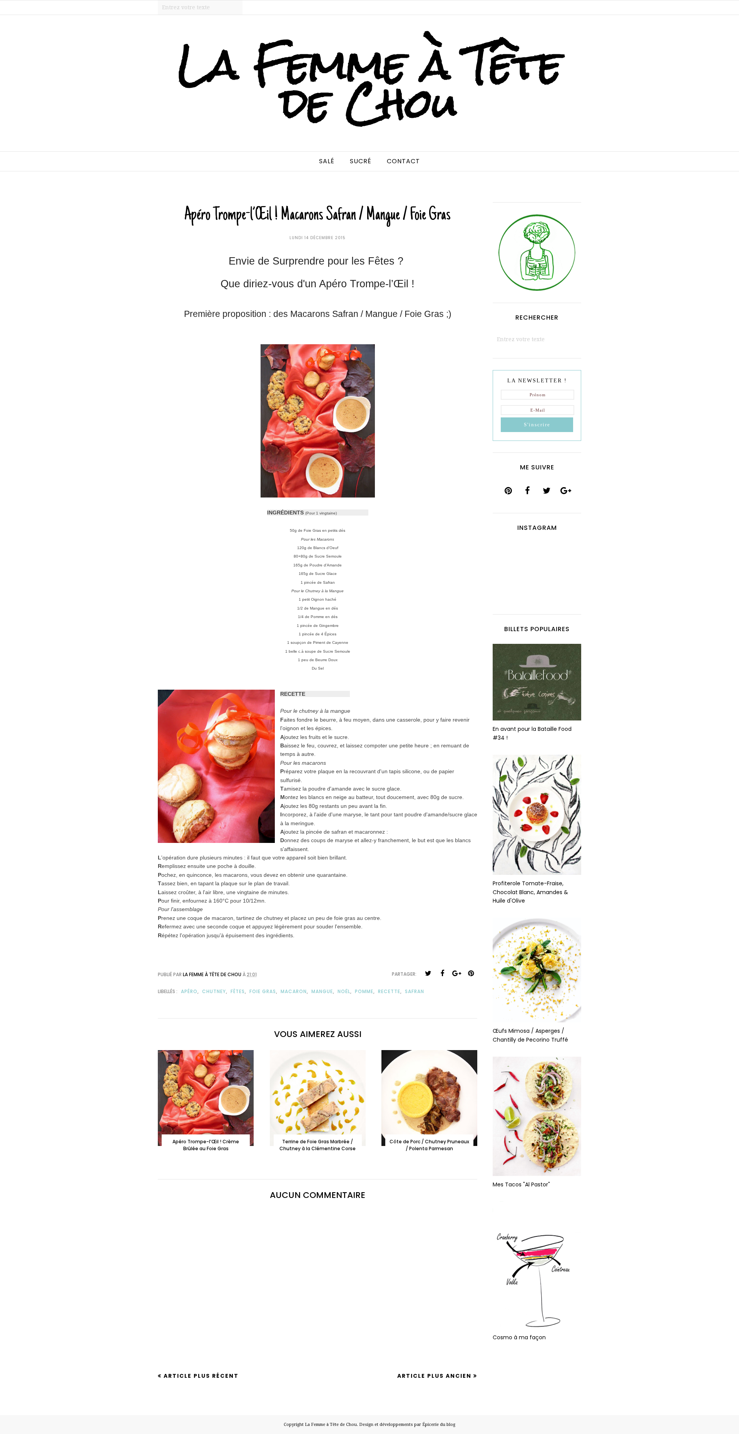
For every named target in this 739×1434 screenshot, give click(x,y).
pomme (364, 991)
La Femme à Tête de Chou (369, 83)
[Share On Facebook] (442, 973)
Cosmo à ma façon (519, 1337)
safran (414, 991)
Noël (344, 991)
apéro (189, 991)
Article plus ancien (434, 1376)
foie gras (262, 991)
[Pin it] (471, 973)
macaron (294, 991)
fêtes (238, 991)
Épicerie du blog (438, 1424)
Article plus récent (201, 1376)
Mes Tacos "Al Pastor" (521, 1184)
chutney (214, 991)
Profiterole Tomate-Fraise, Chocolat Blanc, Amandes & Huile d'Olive (530, 892)
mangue (322, 991)
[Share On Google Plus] (456, 973)
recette (389, 991)
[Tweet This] (428, 973)
